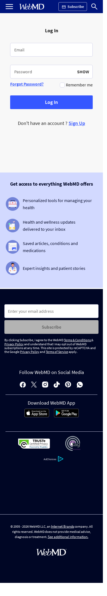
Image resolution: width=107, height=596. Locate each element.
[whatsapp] (80, 385)
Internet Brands (62, 526)
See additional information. (68, 536)
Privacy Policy (14, 344)
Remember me (79, 84)
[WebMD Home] (31, 7)
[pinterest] (68, 385)
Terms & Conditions (77, 340)
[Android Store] (66, 416)
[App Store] (36, 416)
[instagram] (45, 385)
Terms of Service (57, 352)
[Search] (94, 6)
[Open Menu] (9, 6)
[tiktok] (57, 385)
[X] (34, 385)
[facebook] (23, 385)
